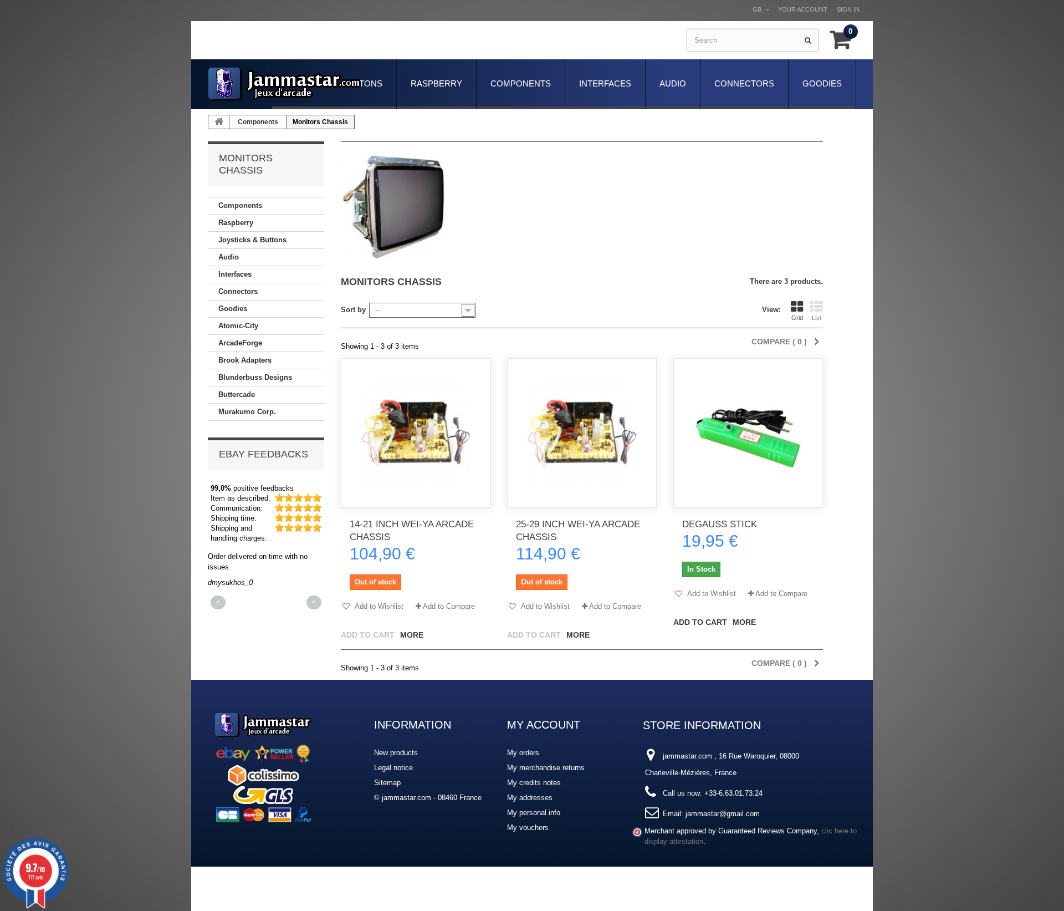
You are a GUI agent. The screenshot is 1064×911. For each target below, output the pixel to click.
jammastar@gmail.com (723, 814)
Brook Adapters (245, 360)
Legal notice (393, 768)
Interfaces (605, 83)
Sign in (848, 9)
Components (520, 83)
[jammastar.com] (285, 84)
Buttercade (236, 394)
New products (396, 753)
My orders (523, 753)
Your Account (802, 9)
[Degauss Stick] (748, 433)
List (816, 317)
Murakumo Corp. (247, 412)
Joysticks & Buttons (252, 240)
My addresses (530, 797)
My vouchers (528, 827)
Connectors (744, 83)
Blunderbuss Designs (255, 377)
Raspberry (436, 83)
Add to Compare (449, 606)
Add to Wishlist (378, 606)
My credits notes (534, 782)
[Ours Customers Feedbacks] (263, 766)
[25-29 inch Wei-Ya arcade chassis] (582, 433)
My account (543, 725)
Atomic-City (238, 326)
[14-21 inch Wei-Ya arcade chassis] (415, 433)
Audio (672, 83)
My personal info (533, 812)
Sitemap (387, 782)
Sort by (353, 310)
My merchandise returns (546, 768)
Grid (797, 317)
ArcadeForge (240, 343)
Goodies (822, 83)
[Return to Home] (218, 122)
